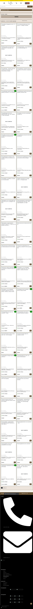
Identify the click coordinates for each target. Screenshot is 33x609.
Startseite (2, 14)
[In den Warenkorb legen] (15, 43)
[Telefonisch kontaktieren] (16, 3)
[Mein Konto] (21, 3)
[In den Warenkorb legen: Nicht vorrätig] (15, 65)
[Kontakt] (31, 604)
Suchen (30, 6)
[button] (4, 3)
